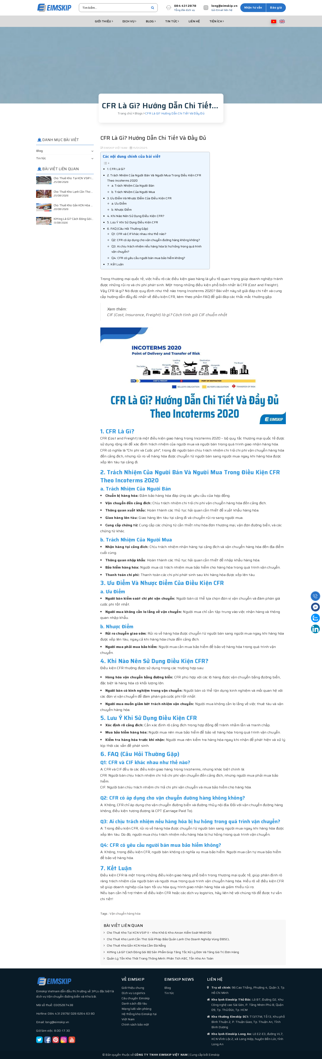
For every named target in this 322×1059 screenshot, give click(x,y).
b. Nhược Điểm (121, 209)
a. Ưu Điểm (119, 203)
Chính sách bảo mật (135, 1024)
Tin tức (171, 21)
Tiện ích (216, 21)
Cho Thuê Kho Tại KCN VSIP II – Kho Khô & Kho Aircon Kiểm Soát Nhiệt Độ (159, 933)
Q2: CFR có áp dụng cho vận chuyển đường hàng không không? (155, 240)
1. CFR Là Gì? (116, 168)
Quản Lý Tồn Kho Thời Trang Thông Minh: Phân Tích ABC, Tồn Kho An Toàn (160, 958)
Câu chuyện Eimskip (136, 998)
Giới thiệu (103, 21)
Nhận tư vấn (253, 7)
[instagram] (63, 1039)
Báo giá (276, 7)
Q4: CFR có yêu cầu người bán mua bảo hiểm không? (148, 258)
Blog (150, 21)
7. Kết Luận (115, 264)
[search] (152, 7)
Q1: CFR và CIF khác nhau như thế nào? (138, 233)
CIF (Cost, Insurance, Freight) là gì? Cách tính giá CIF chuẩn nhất (167, 315)
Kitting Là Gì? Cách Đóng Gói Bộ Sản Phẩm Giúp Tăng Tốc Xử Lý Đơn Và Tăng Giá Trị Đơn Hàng (173, 952)
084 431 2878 (185, 5)
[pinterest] (55, 1039)
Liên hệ (194, 21)
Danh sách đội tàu (134, 1003)
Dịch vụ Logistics (133, 993)
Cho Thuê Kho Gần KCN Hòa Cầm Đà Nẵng (136, 945)
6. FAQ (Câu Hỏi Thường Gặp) (127, 228)
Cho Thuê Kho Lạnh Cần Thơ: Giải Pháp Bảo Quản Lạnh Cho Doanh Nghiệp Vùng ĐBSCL (168, 939)
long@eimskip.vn (224, 5)
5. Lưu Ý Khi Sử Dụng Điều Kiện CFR (132, 222)
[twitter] (39, 1039)
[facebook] (47, 1039)
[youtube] (72, 1039)
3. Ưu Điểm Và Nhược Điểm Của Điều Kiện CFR (139, 198)
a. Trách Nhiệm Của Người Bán (132, 185)
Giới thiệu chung (133, 987)
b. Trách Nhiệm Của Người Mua (133, 191)
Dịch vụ (128, 21)
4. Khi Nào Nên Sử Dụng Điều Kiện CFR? (135, 216)
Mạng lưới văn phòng (136, 1008)
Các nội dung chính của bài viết (132, 156)
